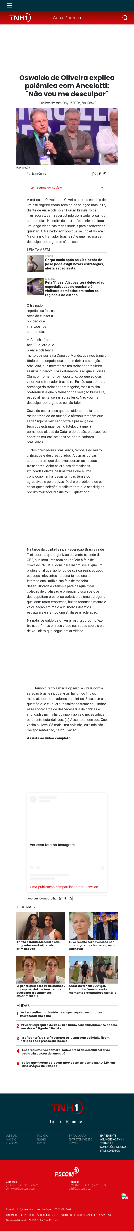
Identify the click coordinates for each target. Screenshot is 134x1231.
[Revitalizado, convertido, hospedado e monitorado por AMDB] (124, 1195)
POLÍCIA (42, 1135)
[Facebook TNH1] (60, 1121)
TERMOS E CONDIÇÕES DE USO (113, 1145)
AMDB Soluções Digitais (43, 1220)
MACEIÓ (11, 1139)
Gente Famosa (67, 17)
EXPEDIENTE (108, 1135)
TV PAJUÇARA (77, 1135)
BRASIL (41, 1143)
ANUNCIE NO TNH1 (112, 1139)
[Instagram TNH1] (53, 1121)
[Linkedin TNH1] (81, 1121)
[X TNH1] (67, 1121)
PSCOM (73, 1143)
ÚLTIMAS (11, 1135)
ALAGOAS (12, 1143)
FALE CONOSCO (110, 1150)
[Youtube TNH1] (74, 1121)
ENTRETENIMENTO (80, 1139)
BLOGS (41, 1139)
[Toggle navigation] (10, 5)
